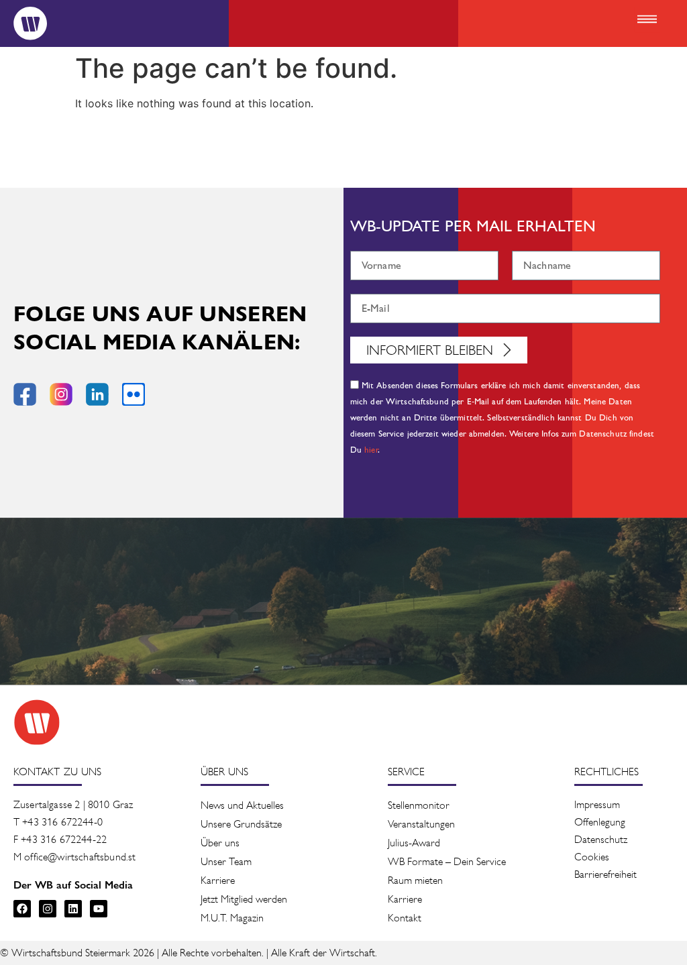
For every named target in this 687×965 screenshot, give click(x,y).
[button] (646, 20)
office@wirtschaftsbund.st (80, 857)
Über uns (220, 843)
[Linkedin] (73, 908)
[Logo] (30, 23)
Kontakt (404, 918)
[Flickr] (133, 394)
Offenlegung (599, 822)
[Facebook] (22, 908)
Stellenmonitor (419, 805)
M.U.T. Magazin (232, 918)
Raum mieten (415, 880)
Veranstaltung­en (421, 824)
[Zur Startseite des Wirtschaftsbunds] (36, 722)
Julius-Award (414, 843)
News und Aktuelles (242, 805)
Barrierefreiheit (605, 874)
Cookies (591, 857)
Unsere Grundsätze (241, 824)
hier (371, 450)
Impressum (597, 804)
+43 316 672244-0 (62, 822)
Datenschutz (600, 839)
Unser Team (226, 861)
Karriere (218, 880)
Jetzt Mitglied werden (244, 899)
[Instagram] (47, 908)
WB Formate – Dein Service (447, 861)
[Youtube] (98, 908)
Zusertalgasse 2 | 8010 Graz (73, 804)
